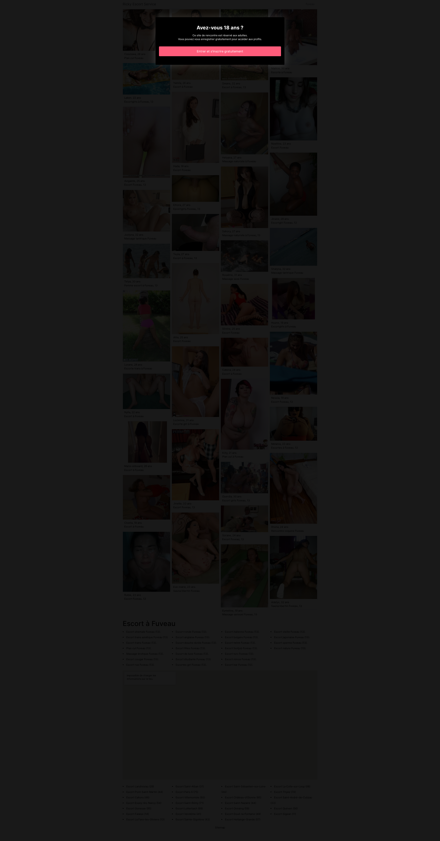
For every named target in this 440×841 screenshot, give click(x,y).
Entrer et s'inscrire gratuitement (220, 51)
